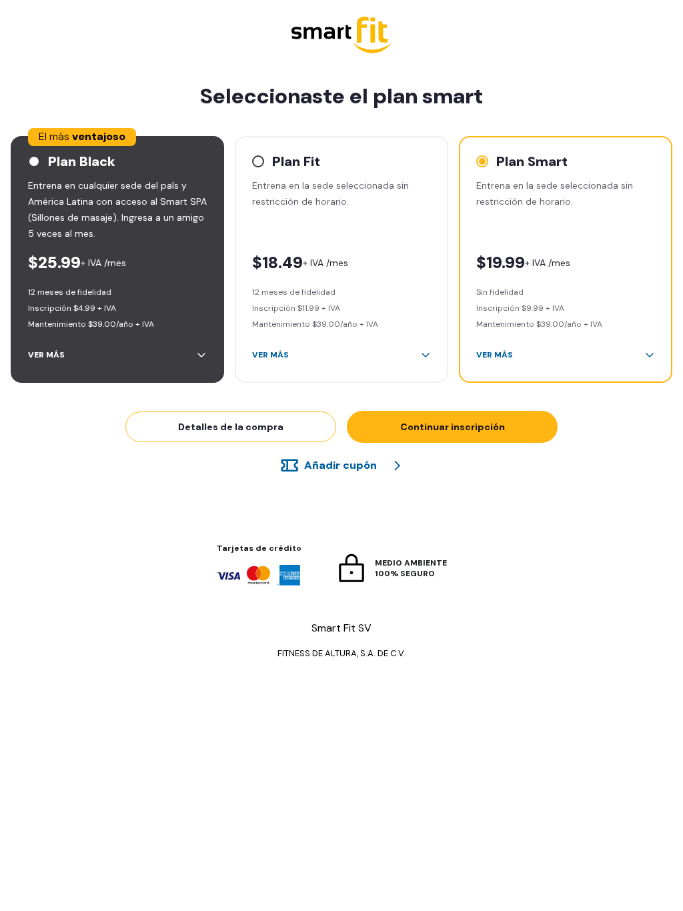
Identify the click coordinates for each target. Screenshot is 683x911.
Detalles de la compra (230, 427)
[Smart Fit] (341, 36)
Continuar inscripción (452, 427)
